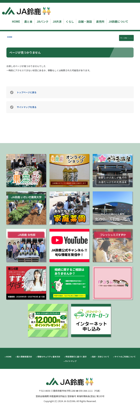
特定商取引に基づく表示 (76, 356)
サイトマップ (71, 361)
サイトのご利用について (125, 356)
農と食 (28, 21)
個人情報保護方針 (24, 356)
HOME (16, 21)
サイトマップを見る (27, 107)
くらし (70, 21)
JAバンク (42, 21)
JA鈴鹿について (118, 21)
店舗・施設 (85, 21)
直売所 (100, 21)
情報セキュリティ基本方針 (48, 356)
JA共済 (57, 21)
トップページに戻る (27, 92)
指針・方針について (100, 356)
